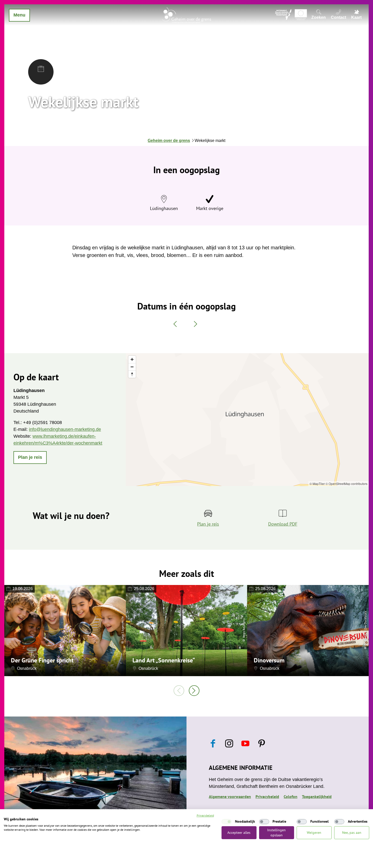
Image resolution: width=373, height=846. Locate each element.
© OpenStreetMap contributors (346, 483)
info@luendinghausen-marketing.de (65, 429)
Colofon (290, 796)
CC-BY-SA (365, 640)
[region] (247, 419)
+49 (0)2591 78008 (42, 422)
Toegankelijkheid (317, 796)
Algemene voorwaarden (230, 796)
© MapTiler (317, 483)
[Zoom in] (132, 359)
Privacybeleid (267, 796)
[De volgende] (194, 690)
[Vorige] (179, 690)
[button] (30, 457)
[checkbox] (227, 821)
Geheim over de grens (169, 140)
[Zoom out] (132, 366)
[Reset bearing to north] (132, 374)
